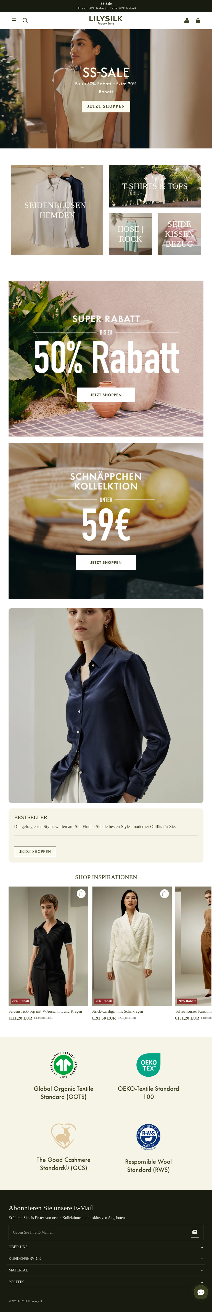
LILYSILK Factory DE (30, 1301)
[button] (14, 20)
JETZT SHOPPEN (106, 106)
